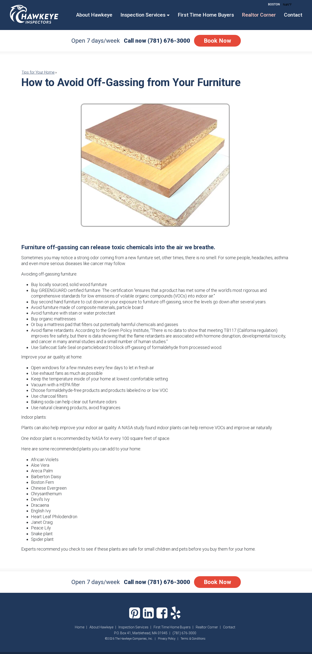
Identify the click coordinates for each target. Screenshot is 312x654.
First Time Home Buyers (206, 15)
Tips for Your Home (38, 72)
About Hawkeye (94, 15)
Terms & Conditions (193, 638)
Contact (293, 15)
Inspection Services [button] (143, 15)
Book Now (217, 40)
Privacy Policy (167, 638)
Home (79, 627)
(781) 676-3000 (169, 40)
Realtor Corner (259, 15)
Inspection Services (133, 627)
